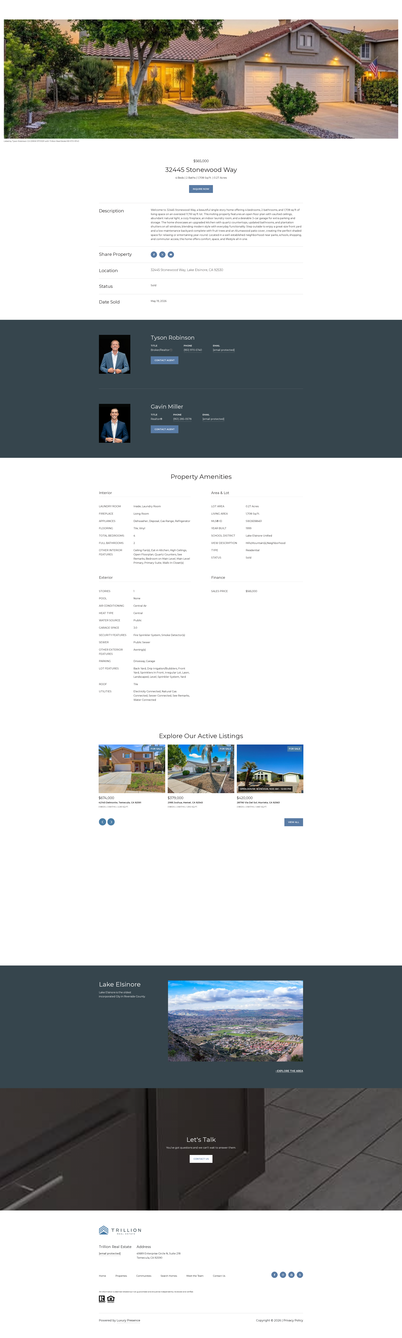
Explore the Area (290, 1070)
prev (102, 821)
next (111, 821)
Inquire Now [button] (201, 189)
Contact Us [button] (201, 1158)
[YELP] (300, 1275)
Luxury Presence (128, 1320)
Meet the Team (195, 1275)
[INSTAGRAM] (283, 1275)
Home (102, 1275)
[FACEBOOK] (274, 1275)
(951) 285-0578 (182, 419)
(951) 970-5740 (193, 349)
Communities (143, 1275)
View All (293, 822)
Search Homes (169, 1275)
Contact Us (219, 1275)
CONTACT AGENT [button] (165, 360)
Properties (121, 1275)
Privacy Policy (293, 1320)
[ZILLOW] (291, 1275)
